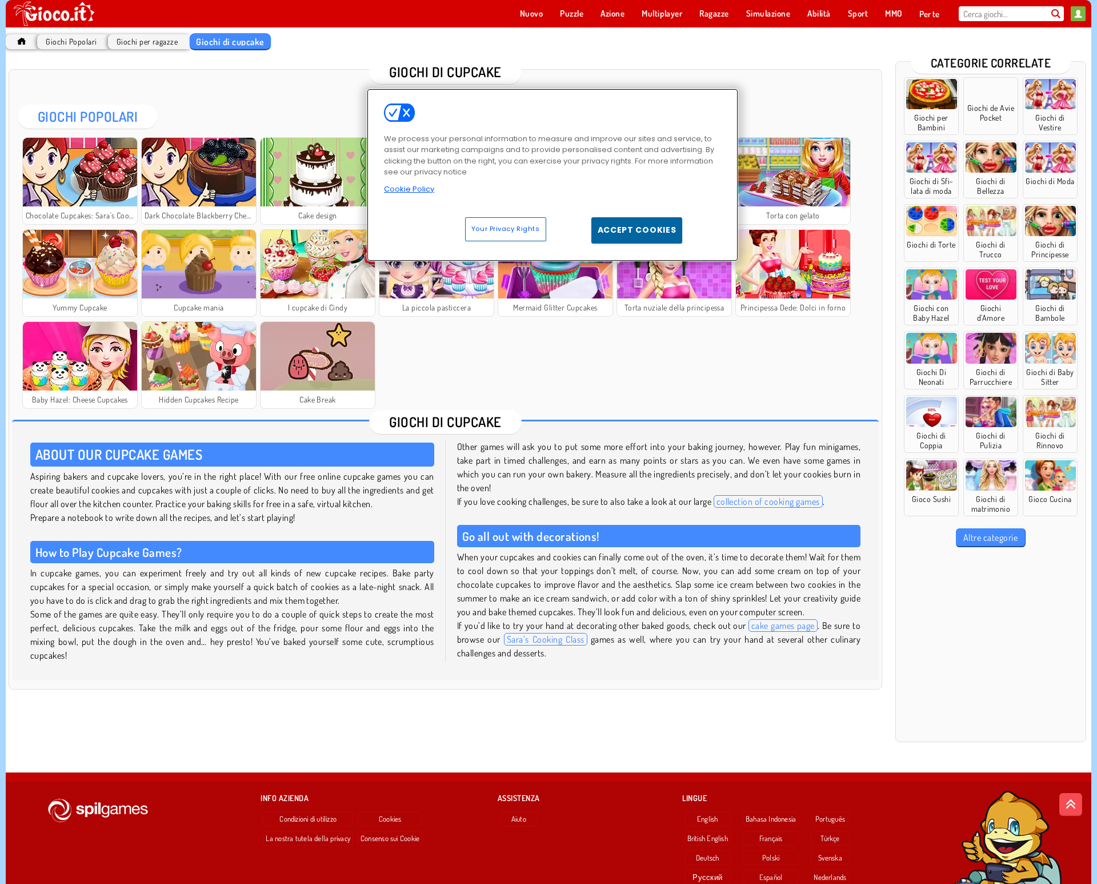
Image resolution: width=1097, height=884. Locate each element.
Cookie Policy (409, 189)
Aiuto (518, 818)
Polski (770, 857)
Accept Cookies (637, 230)
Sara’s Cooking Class (545, 639)
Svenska (830, 857)
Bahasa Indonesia (771, 818)
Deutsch (707, 857)
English (707, 818)
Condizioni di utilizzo (308, 818)
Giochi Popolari (71, 41)
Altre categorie (990, 537)
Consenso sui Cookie (390, 838)
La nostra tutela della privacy (308, 838)
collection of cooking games (768, 501)
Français (771, 838)
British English (707, 838)
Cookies (390, 818)
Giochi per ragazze (147, 41)
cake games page (783, 625)
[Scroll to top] (1070, 804)
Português (830, 818)
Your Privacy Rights (505, 228)
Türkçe (829, 838)
